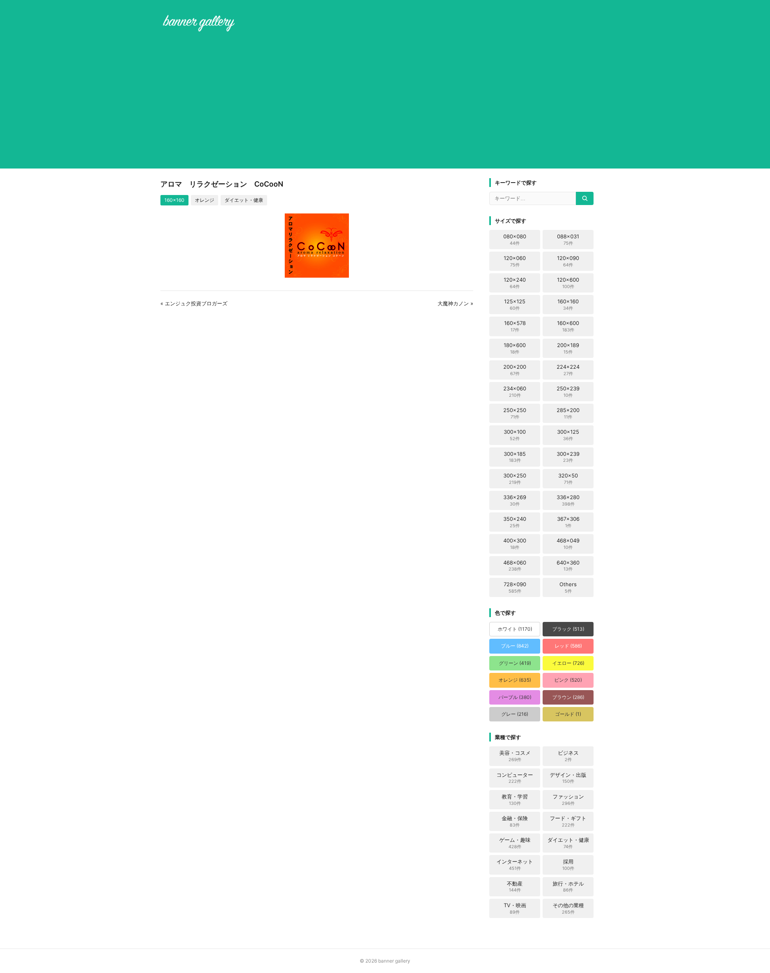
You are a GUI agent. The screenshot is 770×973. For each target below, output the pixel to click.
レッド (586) (568, 646)
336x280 (568, 500)
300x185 (515, 457)
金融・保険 (515, 821)
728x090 (515, 587)
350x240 (514, 522)
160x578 (515, 326)
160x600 (568, 326)
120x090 (568, 261)
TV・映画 (515, 908)
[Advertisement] (385, 102)
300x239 (568, 457)
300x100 (515, 435)
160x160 (174, 200)
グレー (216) (514, 714)
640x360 (568, 565)
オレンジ (204, 200)
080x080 (514, 239)
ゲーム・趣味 (515, 843)
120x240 (515, 282)
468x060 (514, 565)
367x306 (568, 522)
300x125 (568, 435)
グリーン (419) (515, 663)
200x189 (568, 348)
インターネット (514, 864)
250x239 (568, 391)
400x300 (514, 543)
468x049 (568, 543)
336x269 (514, 500)
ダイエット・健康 (244, 200)
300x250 (514, 478)
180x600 (515, 348)
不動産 (515, 886)
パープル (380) (514, 697)
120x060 (515, 261)
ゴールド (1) (568, 714)
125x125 (514, 304)
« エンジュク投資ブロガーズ (193, 303)
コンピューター (514, 778)
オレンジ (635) (514, 680)
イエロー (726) (568, 663)
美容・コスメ (515, 756)
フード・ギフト (568, 821)
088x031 (568, 239)
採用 (568, 864)
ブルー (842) (515, 646)
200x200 (514, 370)
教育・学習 (515, 799)
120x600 (568, 282)
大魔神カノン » (455, 303)
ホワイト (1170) (515, 629)
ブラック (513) (568, 629)
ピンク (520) (568, 680)
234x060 (514, 391)
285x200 (568, 413)
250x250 (514, 413)
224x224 (568, 370)
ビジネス (568, 756)
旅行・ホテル (568, 886)
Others (568, 587)
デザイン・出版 (568, 778)
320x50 (568, 478)
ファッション (568, 799)
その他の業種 (568, 908)
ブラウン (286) (568, 697)
